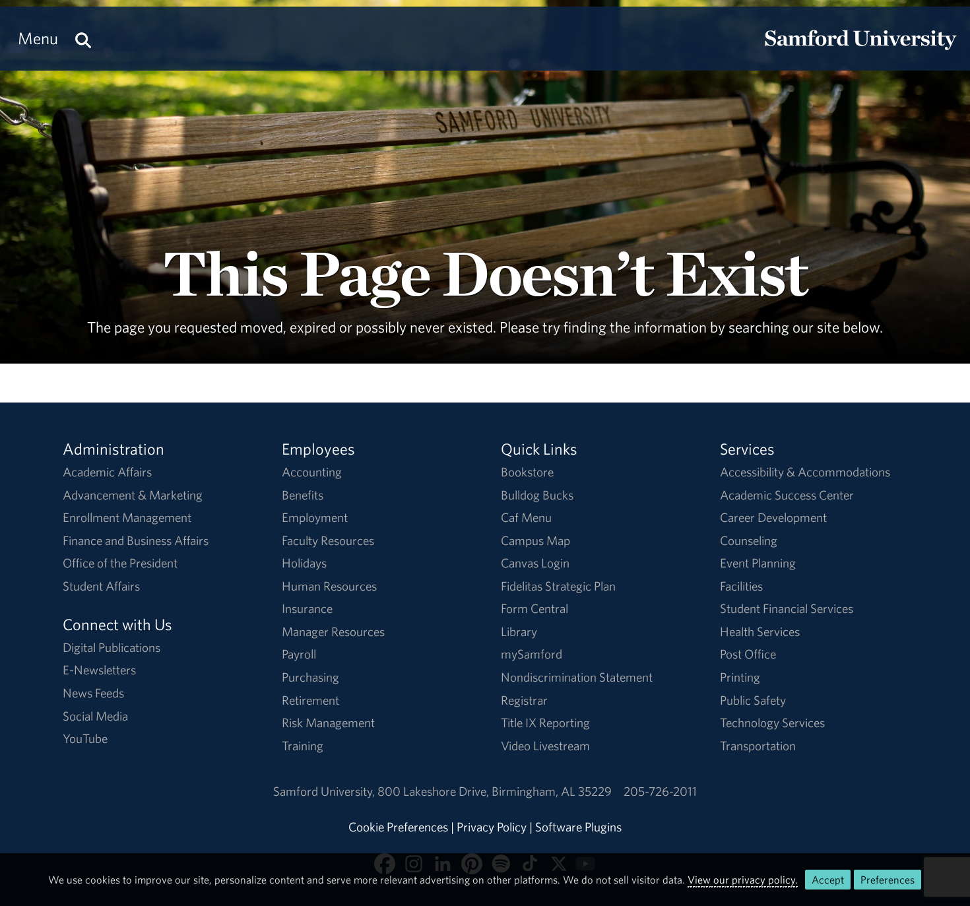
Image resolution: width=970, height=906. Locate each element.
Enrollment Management (127, 517)
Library (519, 631)
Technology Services (772, 722)
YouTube (85, 738)
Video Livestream (545, 746)
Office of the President (120, 563)
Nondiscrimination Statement (577, 677)
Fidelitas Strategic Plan (558, 586)
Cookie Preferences (398, 827)
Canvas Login (535, 563)
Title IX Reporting (545, 722)
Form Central (534, 608)
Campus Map (535, 540)
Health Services (760, 631)
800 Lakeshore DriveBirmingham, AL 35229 (494, 791)
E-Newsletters (99, 670)
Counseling (748, 540)
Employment (315, 517)
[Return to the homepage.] (860, 50)
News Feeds (93, 693)
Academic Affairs (107, 472)
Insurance (307, 608)
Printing (740, 677)
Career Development (773, 517)
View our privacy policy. (743, 879)
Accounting (312, 472)
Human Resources (329, 586)
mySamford (531, 654)
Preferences (887, 879)
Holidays (304, 563)
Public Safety (753, 700)
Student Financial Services (786, 608)
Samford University (325, 791)
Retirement (310, 700)
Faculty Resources (328, 540)
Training (302, 746)
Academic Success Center (787, 495)
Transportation (758, 746)
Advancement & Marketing (133, 495)
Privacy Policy (492, 827)
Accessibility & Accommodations (805, 472)
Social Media (95, 716)
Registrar (524, 700)
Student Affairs (101, 586)
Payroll (299, 654)
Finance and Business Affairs (136, 540)
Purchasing (310, 677)
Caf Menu (526, 517)
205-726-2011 (660, 791)
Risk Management (328, 722)
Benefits (302, 495)
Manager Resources (333, 631)
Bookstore (527, 472)
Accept (828, 879)
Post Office (748, 654)
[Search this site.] (83, 39)
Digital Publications (111, 647)
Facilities (741, 586)
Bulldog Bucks (537, 495)
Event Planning (758, 563)
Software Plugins (578, 827)
